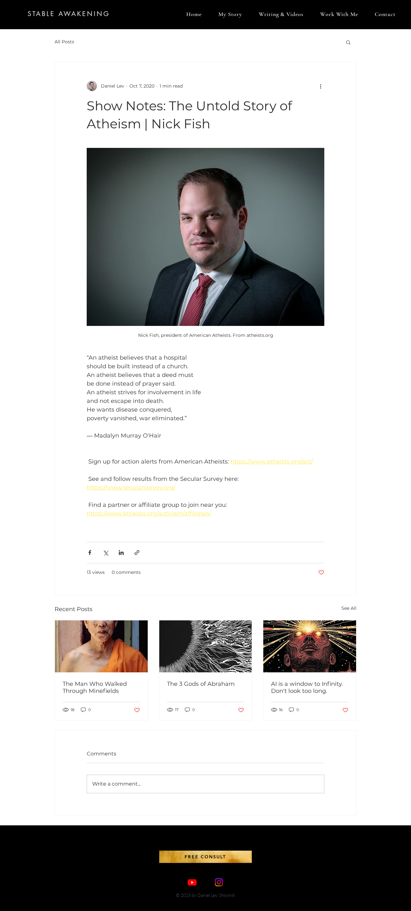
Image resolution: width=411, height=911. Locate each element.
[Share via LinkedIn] (121, 552)
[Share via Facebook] (90, 552)
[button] (348, 42)
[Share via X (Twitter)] (105, 552)
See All (348, 608)
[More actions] (320, 86)
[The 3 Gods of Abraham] (205, 646)
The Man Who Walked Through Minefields (95, 687)
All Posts (64, 42)
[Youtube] (192, 882)
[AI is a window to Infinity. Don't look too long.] (309, 646)
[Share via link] (137, 552)
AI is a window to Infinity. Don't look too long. (307, 687)
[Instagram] (219, 882)
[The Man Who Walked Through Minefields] (101, 646)
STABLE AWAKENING (69, 14)
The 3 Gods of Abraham (201, 683)
